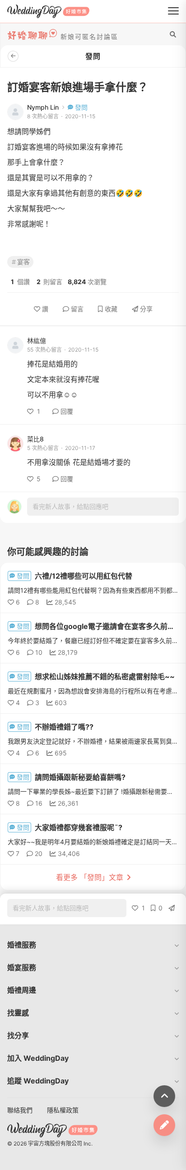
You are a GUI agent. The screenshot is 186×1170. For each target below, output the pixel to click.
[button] (93, 944)
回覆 (66, 411)
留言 (77, 309)
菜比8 (35, 439)
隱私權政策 (63, 1110)
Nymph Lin (43, 107)
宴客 (23, 262)
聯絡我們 (20, 1110)
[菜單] (173, 11)
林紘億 (36, 341)
